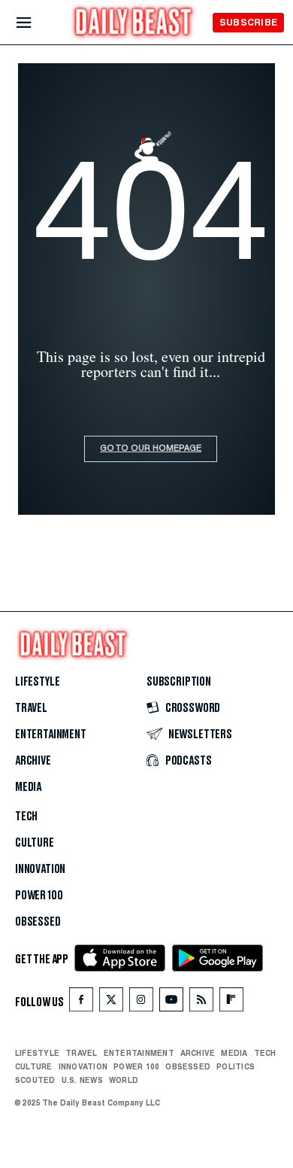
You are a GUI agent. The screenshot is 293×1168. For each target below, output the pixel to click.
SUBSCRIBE (248, 22)
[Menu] (36, 23)
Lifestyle (37, 682)
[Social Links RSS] (201, 1002)
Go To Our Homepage (150, 449)
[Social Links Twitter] (111, 1002)
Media (28, 787)
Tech (26, 817)
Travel (31, 708)
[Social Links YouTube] (171, 1002)
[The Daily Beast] (134, 23)
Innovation (40, 869)
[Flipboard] (231, 1002)
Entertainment (50, 734)
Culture (34, 843)
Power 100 (38, 896)
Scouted (35, 1079)
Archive (33, 761)
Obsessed (38, 922)
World (123, 1079)
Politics (235, 1066)
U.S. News (82, 1079)
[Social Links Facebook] (81, 1002)
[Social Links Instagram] (141, 1002)
